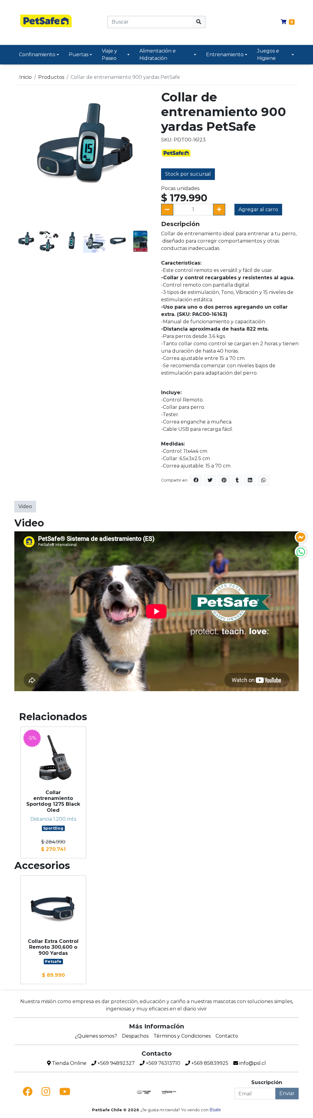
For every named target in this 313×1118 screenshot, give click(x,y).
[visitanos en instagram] (46, 1091)
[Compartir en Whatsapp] (263, 480)
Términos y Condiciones (182, 1036)
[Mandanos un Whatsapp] (301, 552)
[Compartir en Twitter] (210, 480)
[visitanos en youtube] (64, 1091)
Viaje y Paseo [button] (109, 54)
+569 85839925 (209, 1063)
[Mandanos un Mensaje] (301, 537)
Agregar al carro (258, 209)
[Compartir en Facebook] (196, 480)
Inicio (25, 77)
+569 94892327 (115, 1063)
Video (25, 506)
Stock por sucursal (188, 174)
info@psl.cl (252, 1063)
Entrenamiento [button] (225, 54)
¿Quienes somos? (96, 1036)
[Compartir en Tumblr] (237, 480)
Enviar (287, 1093)
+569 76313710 (162, 1063)
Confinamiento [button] (37, 54)
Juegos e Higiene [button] (268, 54)
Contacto (226, 1036)
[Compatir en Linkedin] (250, 480)
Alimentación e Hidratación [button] (157, 54)
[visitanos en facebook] (27, 1091)
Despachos (135, 1036)
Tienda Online (69, 1063)
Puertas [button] (78, 54)
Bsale (215, 1110)
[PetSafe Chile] (46, 21)
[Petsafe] (176, 153)
